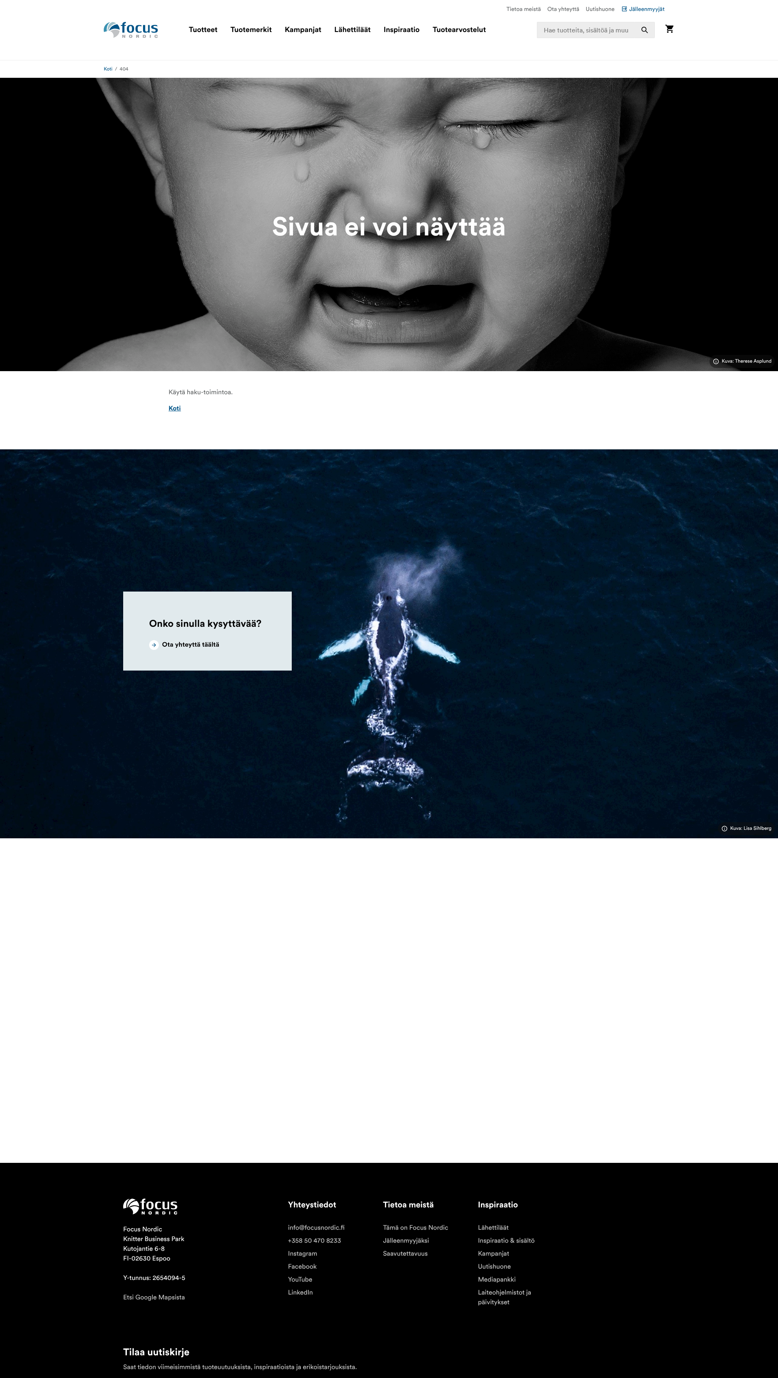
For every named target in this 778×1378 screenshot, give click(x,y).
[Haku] (645, 30)
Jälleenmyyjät (647, 9)
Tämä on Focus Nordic (415, 1228)
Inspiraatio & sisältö (506, 1241)
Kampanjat (303, 30)
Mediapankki (496, 1279)
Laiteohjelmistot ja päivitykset (504, 1297)
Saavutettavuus (405, 1254)
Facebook (302, 1267)
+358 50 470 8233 (314, 1241)
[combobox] (596, 30)
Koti (108, 69)
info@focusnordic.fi (316, 1228)
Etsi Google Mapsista (154, 1297)
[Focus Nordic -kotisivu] (131, 30)
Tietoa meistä (524, 9)
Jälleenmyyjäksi (406, 1241)
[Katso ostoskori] (669, 30)
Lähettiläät (352, 30)
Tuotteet (203, 30)
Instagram (302, 1254)
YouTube (300, 1279)
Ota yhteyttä (563, 9)
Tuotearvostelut (459, 30)
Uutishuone (600, 9)
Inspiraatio (402, 30)
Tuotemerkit (251, 30)
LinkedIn (300, 1292)
